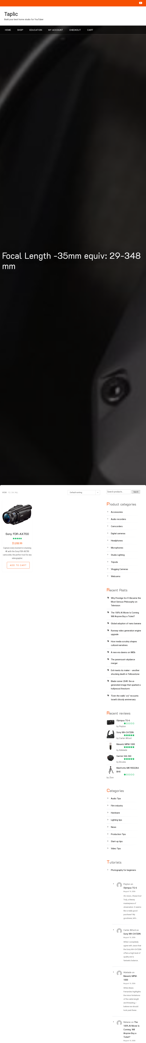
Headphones (117, 540)
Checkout (75, 29)
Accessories (117, 512)
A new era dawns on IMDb (123, 652)
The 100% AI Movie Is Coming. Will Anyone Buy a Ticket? (131, 1029)
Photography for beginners (123, 870)
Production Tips (118, 834)
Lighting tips (116, 820)
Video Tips (116, 848)
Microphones (117, 548)
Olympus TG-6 (130, 888)
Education (36, 29)
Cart (90, 29)
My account (55, 29)
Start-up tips (117, 841)
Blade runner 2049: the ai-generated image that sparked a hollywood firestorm (126, 685)
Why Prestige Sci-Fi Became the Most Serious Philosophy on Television (126, 602)
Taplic (11, 14)
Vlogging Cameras (119, 569)
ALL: (16, 492)
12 (9, 492)
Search (135, 492)
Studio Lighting (118, 555)
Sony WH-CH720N (132, 934)
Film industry (117, 805)
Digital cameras (118, 533)
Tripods (114, 562)
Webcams (115, 576)
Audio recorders (118, 519)
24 (13, 492)
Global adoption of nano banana (126, 623)
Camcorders (117, 526)
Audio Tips (116, 798)
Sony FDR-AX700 (17, 534)
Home (8, 29)
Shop (20, 29)
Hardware (115, 813)
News (113, 827)
